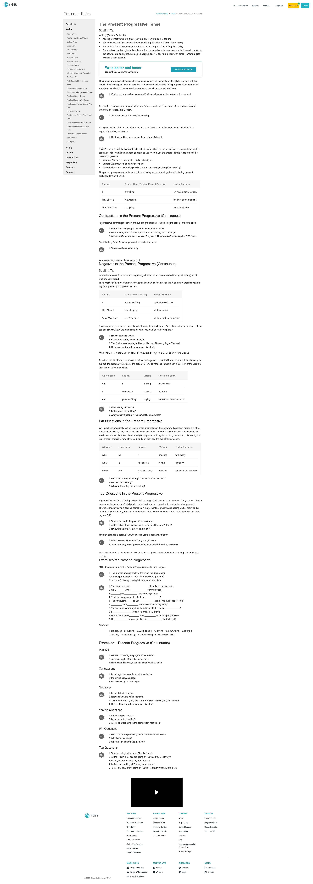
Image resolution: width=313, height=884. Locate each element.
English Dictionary (134, 852)
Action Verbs (71, 34)
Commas (70, 167)
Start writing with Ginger (183, 69)
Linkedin (211, 872)
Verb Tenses (71, 53)
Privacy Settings (185, 851)
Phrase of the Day (160, 827)
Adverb (69, 152)
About (181, 818)
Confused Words (159, 835)
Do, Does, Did (72, 77)
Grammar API (210, 831)
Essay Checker (133, 848)
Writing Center (158, 818)
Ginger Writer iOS (137, 867)
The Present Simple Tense (77, 88)
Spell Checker (132, 835)
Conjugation (71, 141)
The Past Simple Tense (76, 96)
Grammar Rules (159, 822)
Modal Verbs (71, 46)
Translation (131, 827)
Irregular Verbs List (74, 61)
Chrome (185, 867)
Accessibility (183, 831)
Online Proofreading (134, 844)
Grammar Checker (241, 5)
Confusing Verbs (73, 65)
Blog (180, 839)
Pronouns (70, 172)
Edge (184, 872)
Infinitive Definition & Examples (78, 73)
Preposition (71, 162)
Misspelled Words (160, 831)
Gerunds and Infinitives (76, 69)
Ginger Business (211, 822)
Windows (159, 872)
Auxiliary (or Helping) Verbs (77, 38)
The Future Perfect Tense (77, 133)
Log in (305, 5)
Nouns (69, 147)
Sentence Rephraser (135, 822)
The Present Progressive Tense (80, 92)
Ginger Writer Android (138, 872)
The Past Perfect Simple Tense (79, 122)
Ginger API (279, 5)
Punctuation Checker (135, 831)
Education (267, 5)
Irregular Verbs (72, 57)
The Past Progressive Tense (78, 100)
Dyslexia (182, 835)
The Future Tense (74, 111)
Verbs (173, 13)
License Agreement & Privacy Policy (187, 845)
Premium (293, 5)
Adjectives (71, 24)
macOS (159, 867)
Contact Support (185, 827)
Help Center (183, 822)
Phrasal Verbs (72, 49)
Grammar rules (162, 13)
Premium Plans (210, 818)
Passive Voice (72, 137)
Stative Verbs (72, 42)
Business (255, 5)
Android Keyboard (137, 876)
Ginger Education (211, 827)
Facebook (211, 867)
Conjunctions (72, 157)
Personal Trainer (133, 839)
